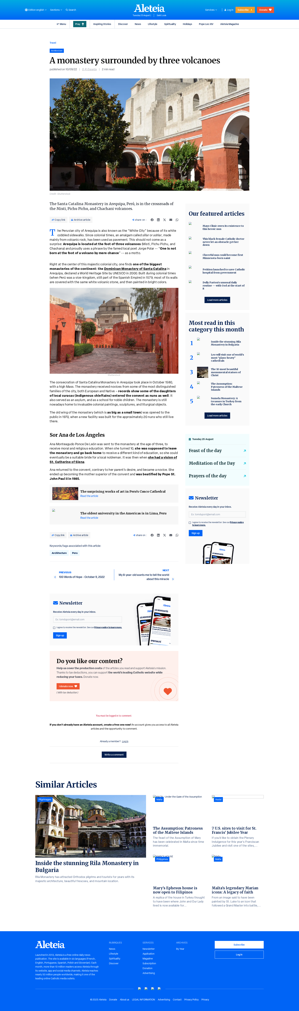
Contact (177, 999)
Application (149, 953)
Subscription (149, 963)
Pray (77, 24)
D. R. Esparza (89, 69)
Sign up (60, 635)
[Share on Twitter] (164, 219)
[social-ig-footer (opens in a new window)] (159, 989)
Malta (159, 799)
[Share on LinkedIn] (158, 219)
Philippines (162, 859)
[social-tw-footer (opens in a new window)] (152, 989)
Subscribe (243, 9)
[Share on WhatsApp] (177, 219)
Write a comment (114, 754)
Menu (63, 24)
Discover (123, 24)
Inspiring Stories (102, 24)
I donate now (66, 686)
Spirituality (170, 24)
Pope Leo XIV (206, 24)
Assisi (218, 799)
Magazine (148, 958)
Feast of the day (205, 450)
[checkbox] (54, 628)
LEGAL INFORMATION (143, 999)
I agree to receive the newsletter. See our (89, 627)
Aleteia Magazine (229, 24)
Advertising (149, 973)
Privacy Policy (191, 999)
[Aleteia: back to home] (149, 8)
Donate (263, 9)
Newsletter (149, 948)
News (138, 24)
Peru (75, 553)
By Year (180, 948)
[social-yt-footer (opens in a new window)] (139, 989)
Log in (230, 9)
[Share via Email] (170, 219)
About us (124, 999)
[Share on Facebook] (152, 219)
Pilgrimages (45, 799)
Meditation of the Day (212, 463)
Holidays (187, 24)
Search (72, 9)
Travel (53, 42)
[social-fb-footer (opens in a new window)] (146, 989)
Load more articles (217, 300)
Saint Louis (161, 15)
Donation (147, 968)
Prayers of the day (207, 476)
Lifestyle (152, 24)
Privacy (205, 999)
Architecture (59, 553)
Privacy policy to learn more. (108, 627)
